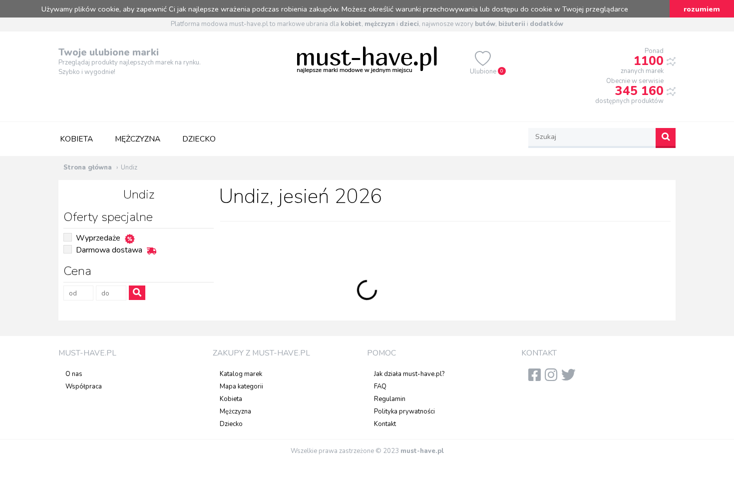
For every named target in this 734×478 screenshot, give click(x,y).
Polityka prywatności (404, 411)
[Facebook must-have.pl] (536, 378)
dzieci (409, 24)
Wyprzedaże (98, 238)
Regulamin (389, 399)
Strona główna (87, 167)
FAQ (380, 386)
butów (485, 24)
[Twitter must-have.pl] (570, 378)
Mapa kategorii (241, 386)
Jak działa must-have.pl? (409, 374)
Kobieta (76, 139)
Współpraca (83, 386)
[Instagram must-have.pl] (553, 378)
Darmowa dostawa (109, 250)
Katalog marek (241, 374)
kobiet (351, 24)
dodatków (546, 24)
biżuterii (511, 24)
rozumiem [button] (702, 9)
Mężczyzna (137, 139)
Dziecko (199, 139)
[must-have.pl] (367, 59)
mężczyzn (380, 24)
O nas (73, 374)
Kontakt (385, 424)
